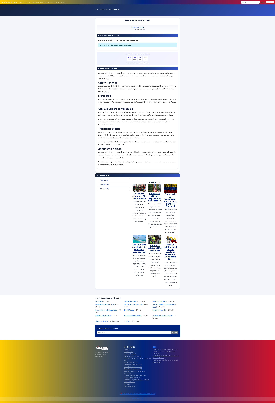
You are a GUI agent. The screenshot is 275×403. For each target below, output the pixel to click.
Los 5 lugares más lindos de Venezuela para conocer (139, 248)
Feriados (21, 2)
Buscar (263, 2)
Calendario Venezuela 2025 (133, 365)
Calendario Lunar (129, 386)
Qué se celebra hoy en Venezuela (135, 375)
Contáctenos (99, 357)
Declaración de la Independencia (106, 310)
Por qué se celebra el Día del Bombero (139, 196)
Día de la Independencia (103, 316)
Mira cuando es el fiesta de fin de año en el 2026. (115, 45)
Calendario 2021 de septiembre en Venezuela (154, 197)
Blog (57, 2)
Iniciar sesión (270, 2)
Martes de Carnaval (159, 301)
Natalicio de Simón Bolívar (132, 316)
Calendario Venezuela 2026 (133, 367)
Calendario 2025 (49, 2)
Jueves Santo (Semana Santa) (104, 304)
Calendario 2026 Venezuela (137, 398)
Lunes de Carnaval (130, 301)
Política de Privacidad (131, 362)
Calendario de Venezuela (9, 2)
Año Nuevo (99, 301)
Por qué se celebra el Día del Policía (155, 248)
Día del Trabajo (129, 310)
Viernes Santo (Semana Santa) (134, 304)
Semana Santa (128, 352)
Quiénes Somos (100, 354)
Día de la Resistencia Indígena (162, 316)
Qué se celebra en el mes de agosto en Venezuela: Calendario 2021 (170, 251)
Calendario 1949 (104, 189)
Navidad (126, 321)
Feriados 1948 (104, 180)
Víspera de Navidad (101, 321)
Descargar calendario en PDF (133, 378)
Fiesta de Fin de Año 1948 (137, 20)
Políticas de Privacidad (102, 352)
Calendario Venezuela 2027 (133, 369)
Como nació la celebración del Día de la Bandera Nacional (170, 200)
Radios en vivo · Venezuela (132, 356)
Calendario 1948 (104, 184)
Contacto (63, 2)
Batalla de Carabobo (159, 310)
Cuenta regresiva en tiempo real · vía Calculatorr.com (137, 62)
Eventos (28, 2)
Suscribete (174, 332)
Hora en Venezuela (130, 354)
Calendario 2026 (37, 2)
